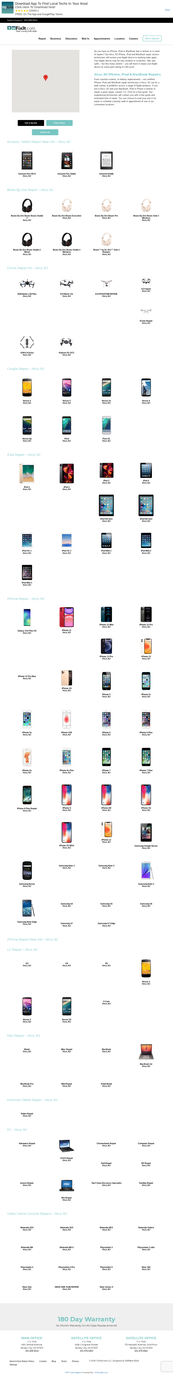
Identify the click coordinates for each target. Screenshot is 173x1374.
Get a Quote (152, 38)
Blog (54, 1361)
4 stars (24, 11)
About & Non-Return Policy (21, 1361)
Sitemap (13, 1365)
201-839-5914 (30, 20)
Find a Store (59, 123)
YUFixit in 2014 (132, 1361)
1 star (16, 11)
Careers (133, 38)
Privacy (75, 1361)
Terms (64, 1361)
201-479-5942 (141, 1351)
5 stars (27, 11)
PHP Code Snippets (73, 1372)
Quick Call (45, 132)
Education (71, 38)
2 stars (19, 11)
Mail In (85, 38)
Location (120, 38)
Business (55, 38)
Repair (42, 38)
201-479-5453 (86, 1351)
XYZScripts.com (101, 1372)
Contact (42, 1361)
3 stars (22, 11)
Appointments (102, 38)
